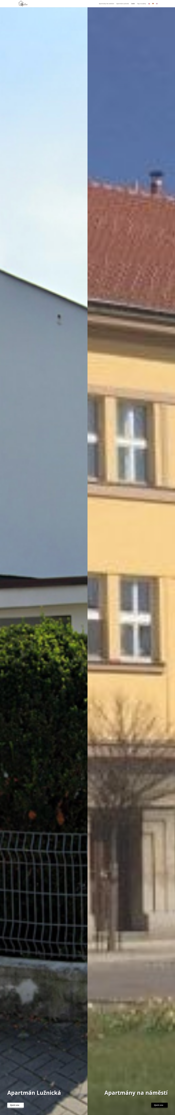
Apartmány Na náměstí (106, 3)
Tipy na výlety (141, 3)
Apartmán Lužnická (122, 3)
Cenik (133, 3)
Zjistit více (14, 1105)
